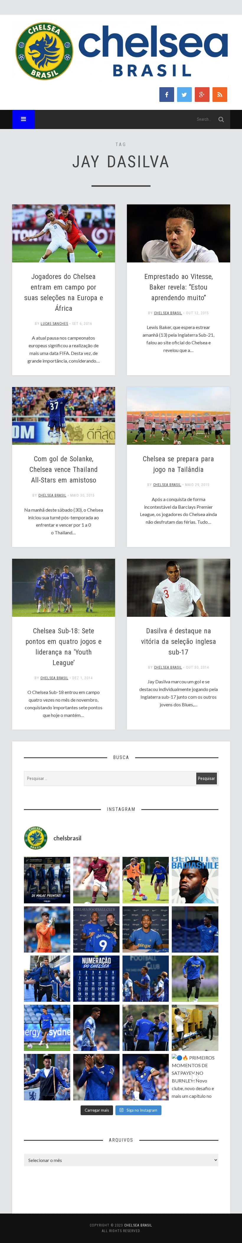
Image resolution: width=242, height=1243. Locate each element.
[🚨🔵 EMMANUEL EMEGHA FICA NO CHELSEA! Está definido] (195, 979)
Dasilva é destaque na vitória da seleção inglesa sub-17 (178, 641)
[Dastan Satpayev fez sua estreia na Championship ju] (96, 880)
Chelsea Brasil (168, 313)
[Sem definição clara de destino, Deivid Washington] (47, 979)
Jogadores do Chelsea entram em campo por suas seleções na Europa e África (63, 292)
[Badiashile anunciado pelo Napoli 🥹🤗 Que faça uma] (195, 880)
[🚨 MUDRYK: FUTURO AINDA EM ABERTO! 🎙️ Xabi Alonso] (145, 880)
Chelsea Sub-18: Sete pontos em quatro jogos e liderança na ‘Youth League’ (63, 647)
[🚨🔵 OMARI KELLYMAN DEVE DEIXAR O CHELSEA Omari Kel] (47, 1028)
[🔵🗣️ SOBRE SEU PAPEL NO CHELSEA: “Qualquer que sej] (145, 979)
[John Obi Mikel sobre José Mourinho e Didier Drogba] (195, 1028)
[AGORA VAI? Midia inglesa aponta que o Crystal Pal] (195, 929)
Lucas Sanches (54, 324)
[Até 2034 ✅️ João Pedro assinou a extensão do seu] (145, 929)
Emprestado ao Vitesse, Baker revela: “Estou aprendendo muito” (178, 287)
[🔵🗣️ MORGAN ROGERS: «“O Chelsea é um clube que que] (47, 1077)
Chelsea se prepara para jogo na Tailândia (178, 464)
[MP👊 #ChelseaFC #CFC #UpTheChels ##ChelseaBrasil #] (47, 929)
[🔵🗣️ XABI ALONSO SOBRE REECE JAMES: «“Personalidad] (145, 1077)
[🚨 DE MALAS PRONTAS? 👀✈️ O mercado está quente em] (47, 880)
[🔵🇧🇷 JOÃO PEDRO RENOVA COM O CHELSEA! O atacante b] (96, 929)
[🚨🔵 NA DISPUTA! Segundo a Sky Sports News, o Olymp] (96, 1077)
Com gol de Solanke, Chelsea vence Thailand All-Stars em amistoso (64, 469)
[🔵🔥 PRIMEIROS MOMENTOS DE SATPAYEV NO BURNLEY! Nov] (195, 1077)
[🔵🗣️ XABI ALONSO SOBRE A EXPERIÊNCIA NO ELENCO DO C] (145, 1028)
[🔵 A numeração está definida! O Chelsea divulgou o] (96, 979)
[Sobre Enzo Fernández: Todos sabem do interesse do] (96, 1028)
